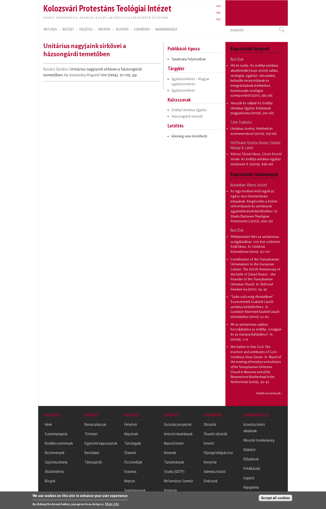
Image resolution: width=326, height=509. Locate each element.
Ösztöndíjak (133, 461)
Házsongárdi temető (186, 116)
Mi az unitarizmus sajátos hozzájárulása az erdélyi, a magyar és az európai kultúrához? (255, 329)
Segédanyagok (134, 490)
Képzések (131, 433)
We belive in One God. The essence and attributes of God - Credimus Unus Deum (254, 352)
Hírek (48, 424)
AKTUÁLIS (50, 29)
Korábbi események (59, 443)
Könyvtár (170, 490)
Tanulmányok (174, 461)
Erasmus (130, 471)
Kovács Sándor (55, 69)
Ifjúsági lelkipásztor (218, 452)
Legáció (248, 477)
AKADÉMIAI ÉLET (166, 29)
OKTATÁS (104, 29)
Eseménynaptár (56, 433)
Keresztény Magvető (84, 75)
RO (218, 19)
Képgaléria (251, 487)
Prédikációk (251, 468)
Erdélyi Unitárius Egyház (189, 110)
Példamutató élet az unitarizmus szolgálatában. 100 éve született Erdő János (255, 242)
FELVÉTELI (85, 29)
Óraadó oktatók (215, 433)
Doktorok (211, 480)
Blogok (50, 480)
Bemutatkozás (95, 424)
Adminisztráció (215, 471)
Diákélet (249, 449)
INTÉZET (68, 29)
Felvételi (130, 424)
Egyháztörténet (183, 90)
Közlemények (54, 452)
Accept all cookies (275, 498)
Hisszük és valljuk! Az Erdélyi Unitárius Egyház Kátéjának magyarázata (251, 108)
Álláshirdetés (54, 471)
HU (218, 6)
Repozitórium (174, 443)
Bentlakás (92, 452)
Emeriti (209, 443)
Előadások (251, 458)
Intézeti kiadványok (178, 433)
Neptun (129, 480)
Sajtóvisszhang (56, 461)
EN (218, 12)
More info (112, 504)
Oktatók (210, 424)
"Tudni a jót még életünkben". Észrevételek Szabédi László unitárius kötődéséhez (252, 302)
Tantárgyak (132, 443)
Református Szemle (178, 480)
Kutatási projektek (178, 424)
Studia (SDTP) (174, 471)
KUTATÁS (122, 29)
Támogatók (93, 461)
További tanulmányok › (269, 393)
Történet (91, 433)
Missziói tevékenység (258, 440)
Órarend (130, 452)
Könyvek (170, 452)
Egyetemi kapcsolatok (101, 443)
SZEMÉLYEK (142, 29)
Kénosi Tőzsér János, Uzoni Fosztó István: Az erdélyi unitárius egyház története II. (256, 159)
